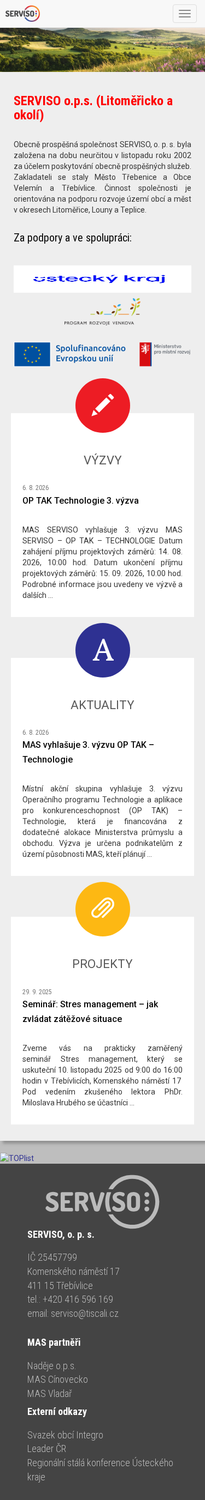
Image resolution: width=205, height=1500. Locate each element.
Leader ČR (46, 1448)
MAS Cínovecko (57, 1379)
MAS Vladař (49, 1393)
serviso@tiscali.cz (85, 1313)
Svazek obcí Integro (65, 1435)
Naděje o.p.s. (52, 1365)
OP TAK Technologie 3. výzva (80, 500)
